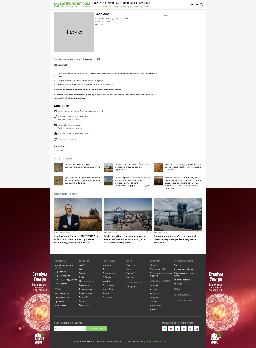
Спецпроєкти (109, 273)
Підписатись (97, 328)
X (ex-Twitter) (155, 305)
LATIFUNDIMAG (182, 294)
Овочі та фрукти (86, 293)
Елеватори (84, 285)
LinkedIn (154, 301)
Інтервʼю (67, 232)
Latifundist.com (183, 261)
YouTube (154, 289)
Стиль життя (108, 285)
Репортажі (107, 297)
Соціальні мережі (160, 281)
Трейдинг (59, 301)
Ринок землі (60, 305)
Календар (130, 265)
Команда (178, 283)
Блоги (114, 232)
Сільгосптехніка (86, 281)
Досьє (129, 269)
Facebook (154, 285)
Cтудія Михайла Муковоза (154, 341)
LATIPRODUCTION (183, 300)
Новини (84, 261)
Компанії (130, 273)
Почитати (109, 261)
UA (192, 4)
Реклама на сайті (158, 269)
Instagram (154, 297)
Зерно (82, 273)
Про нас (177, 265)
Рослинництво (62, 293)
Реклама (155, 261)
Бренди (129, 277)
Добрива (83, 301)
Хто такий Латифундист (184, 269)
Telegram (154, 293)
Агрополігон (61, 271)
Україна (82, 265)
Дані (129, 261)
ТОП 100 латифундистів (66, 279)
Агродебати (108, 289)
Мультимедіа (134, 282)
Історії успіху (108, 281)
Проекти (60, 261)
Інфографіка (131, 286)
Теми (58, 289)
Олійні (82, 277)
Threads (153, 309)
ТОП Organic (61, 283)
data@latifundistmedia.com (74, 98)
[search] (201, 4)
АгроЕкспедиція (62, 275)
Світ (81, 269)
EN (197, 4)
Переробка (84, 297)
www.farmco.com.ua (67, 139)
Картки (106, 293)
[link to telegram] (164, 328)
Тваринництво (62, 297)
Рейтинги (107, 277)
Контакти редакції (182, 279)
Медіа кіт (154, 265)
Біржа (177, 289)
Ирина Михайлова (111, 89)
